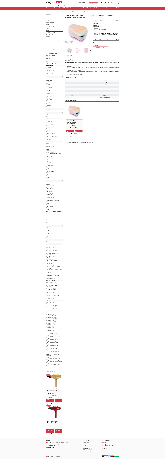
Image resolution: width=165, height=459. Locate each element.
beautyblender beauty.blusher (53, 302)
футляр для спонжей (51, 173)
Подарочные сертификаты (51, 53)
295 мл (48, 229)
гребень (48, 184)
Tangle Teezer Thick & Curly (52, 363)
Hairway (48, 84)
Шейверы (48, 30)
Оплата (91, 7)
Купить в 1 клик (58, 400)
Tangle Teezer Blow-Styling (52, 335)
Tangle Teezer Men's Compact (52, 345)
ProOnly (48, 98)
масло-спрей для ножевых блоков (54, 153)
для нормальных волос (52, 260)
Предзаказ (49, 71)
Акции (63, 7)
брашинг (48, 144)
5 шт (48, 219)
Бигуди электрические (50, 32)
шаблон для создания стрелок (53, 175)
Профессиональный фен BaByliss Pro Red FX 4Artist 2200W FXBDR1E (53, 423)
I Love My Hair (49, 87)
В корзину (50, 399)
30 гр (48, 230)
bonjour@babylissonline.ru (52, 449)
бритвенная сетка (50, 146)
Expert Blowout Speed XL (52, 136)
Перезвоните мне (93, 3)
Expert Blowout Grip (51, 132)
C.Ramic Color (49, 121)
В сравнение (54, 403)
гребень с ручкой (50, 185)
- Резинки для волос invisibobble (53, 40)
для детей (49, 254)
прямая (48, 199)
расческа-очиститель (51, 164)
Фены (47, 18)
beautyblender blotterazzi (52, 305)
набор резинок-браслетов (52, 291)
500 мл (48, 238)
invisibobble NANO (50, 323)
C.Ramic (48, 120)
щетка (48, 177)
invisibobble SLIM (50, 327)
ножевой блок (50, 156)
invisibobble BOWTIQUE (51, 315)
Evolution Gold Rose (51, 126)
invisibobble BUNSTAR (51, 317)
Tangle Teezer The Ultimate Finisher (54, 357)
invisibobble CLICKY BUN (52, 318)
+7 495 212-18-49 (81, 2)
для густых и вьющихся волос (53, 253)
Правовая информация (69, 8)
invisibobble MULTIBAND (52, 321)
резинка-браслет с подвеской (53, 295)
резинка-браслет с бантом (52, 294)
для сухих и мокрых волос (52, 265)
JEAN (48, 92)
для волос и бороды (51, 248)
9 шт (48, 223)
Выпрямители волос (50, 22)
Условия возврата (88, 449)
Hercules (48, 86)
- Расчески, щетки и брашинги (52, 38)
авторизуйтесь (73, 142)
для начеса (49, 190)
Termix (48, 101)
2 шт (48, 214)
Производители (87, 444)
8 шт (48, 222)
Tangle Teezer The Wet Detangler (53, 360)
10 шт (48, 213)
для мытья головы (51, 259)
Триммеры (48, 28)
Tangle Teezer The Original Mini (53, 349)
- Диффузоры (49, 47)
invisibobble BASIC (50, 314)
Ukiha (48, 106)
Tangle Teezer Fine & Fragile (52, 342)
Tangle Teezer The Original (52, 348)
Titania (48, 102)
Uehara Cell (49, 105)
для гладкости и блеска (52, 251)
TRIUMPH (49, 104)
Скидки (58, 7)
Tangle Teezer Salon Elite (52, 347)
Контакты (116, 7)
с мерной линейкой (51, 278)
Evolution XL (49, 130)
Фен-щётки (48, 20)
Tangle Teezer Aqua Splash (52, 332)
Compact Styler (97, 43)
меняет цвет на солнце (51, 289)
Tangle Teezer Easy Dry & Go (52, 339)
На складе (49, 68)
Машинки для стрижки (50, 26)
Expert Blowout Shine (51, 134)
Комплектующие (49, 34)
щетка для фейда (50, 178)
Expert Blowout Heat (51, 133)
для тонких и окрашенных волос (53, 266)
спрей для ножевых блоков (52, 170)
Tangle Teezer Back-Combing (52, 333)
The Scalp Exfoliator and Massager (54, 364)
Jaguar (48, 90)
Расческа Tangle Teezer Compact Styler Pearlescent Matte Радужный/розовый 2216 (74, 122)
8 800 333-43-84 (81, 4)
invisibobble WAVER (51, 330)
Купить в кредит (106, 39)
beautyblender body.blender (52, 306)
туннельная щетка (51, 208)
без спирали (49, 283)
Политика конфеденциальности (91, 451)
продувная (49, 272)
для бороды (49, 187)
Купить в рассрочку (115, 39)
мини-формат (50, 268)
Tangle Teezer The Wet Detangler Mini (54, 361)
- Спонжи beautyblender (51, 42)
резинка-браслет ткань (52, 297)
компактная (49, 194)
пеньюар (49, 159)
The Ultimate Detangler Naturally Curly (54, 366)
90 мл (48, 233)
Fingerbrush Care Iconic (51, 137)
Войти (103, 2)
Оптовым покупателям (106, 8)
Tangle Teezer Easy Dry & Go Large (53, 341)
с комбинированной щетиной (53, 200)
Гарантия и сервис (96, 8)
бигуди (48, 143)
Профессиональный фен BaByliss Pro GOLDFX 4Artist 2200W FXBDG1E (53, 392)
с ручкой (48, 203)
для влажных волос (51, 247)
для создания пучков (51, 288)
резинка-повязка (50, 298)
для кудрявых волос (51, 256)
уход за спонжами (50, 171)
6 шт (48, 220)
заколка (48, 149)
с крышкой (49, 276)
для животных (50, 188)
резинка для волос (51, 165)
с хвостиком (49, 205)
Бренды (53, 7)
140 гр (48, 227)
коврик (48, 150)
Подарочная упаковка (50, 55)
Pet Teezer (49, 96)
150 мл (48, 236)
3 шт (48, 216)
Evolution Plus (49, 127)
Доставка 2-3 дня (50, 70)
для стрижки (49, 191)
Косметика (48, 51)
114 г (48, 114)
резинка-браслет (50, 292)
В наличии (49, 67)
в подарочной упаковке (52, 285)
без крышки (49, 245)
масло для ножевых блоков (52, 152)
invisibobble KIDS (50, 320)
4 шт (48, 217)
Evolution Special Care (51, 123)
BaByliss (48, 78)
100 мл (48, 235)
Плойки (47, 24)
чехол (48, 174)
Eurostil (48, 81)
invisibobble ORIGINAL (51, 324)
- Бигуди (48, 45)
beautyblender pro (50, 312)
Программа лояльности (108, 444)
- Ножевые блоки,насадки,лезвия (53, 49)
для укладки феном (51, 193)
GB (47, 83)
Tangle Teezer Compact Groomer (53, 336)
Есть (48, 110)
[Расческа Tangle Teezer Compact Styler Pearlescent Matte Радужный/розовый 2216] (69, 50)
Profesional (49, 139)
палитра (48, 158)
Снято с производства (51, 74)
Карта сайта (105, 448)
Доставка (85, 7)
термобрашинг (50, 206)
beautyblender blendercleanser (53, 303)
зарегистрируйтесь (82, 142)
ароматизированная (51, 282)
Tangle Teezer (49, 99)
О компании (79, 8)
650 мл (48, 232)
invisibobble (49, 89)
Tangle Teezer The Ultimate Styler (53, 358)
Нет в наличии (50, 73)
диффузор (49, 147)
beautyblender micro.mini (52, 309)
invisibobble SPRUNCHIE (52, 329)
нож (48, 155)
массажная (49, 196)
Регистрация (109, 2)
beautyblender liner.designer (52, 308)
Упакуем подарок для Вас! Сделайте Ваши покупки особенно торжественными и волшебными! (106, 34)
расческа (49, 162)
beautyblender (50, 80)
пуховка (48, 161)
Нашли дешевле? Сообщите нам (101, 47)
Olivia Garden (49, 95)
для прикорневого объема (52, 262)
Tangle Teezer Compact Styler (53, 338)
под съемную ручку (51, 242)
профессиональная (51, 197)
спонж (48, 168)
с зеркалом (49, 273)
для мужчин (49, 257)
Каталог (48, 7)
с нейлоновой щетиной (51, 202)
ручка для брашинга (51, 167)
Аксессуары (50, 11)
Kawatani (49, 93)
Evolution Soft (49, 129)
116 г (48, 116)
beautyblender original (51, 311)
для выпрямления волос (52, 250)
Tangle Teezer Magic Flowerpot (53, 344)
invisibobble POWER (51, 326)
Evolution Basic (50, 124)
